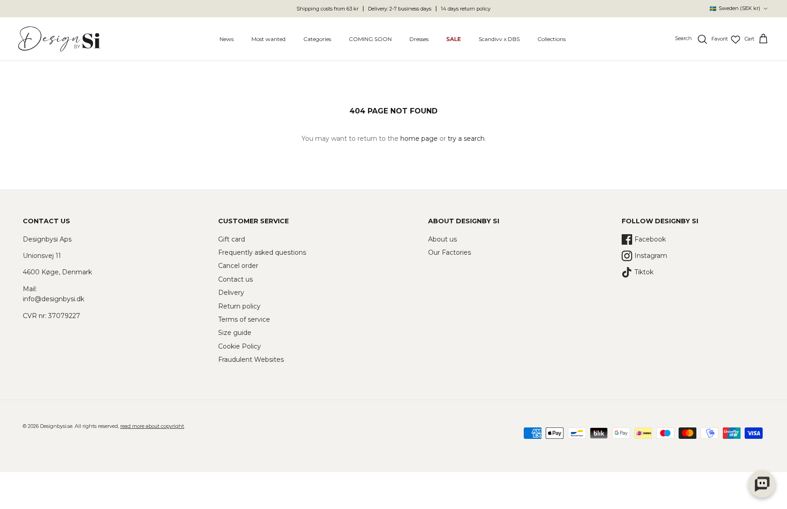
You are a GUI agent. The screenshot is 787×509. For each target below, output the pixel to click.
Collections (551, 39)
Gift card (231, 239)
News (227, 39)
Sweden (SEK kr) (735, 8)
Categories (317, 39)
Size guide (234, 333)
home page (419, 138)
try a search (466, 138)
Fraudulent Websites (251, 359)
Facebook (650, 239)
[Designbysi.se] (59, 38)
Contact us (235, 279)
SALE (453, 39)
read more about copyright (152, 426)
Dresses (419, 39)
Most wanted (268, 39)
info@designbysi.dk (53, 299)
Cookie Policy (239, 346)
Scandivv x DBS (499, 39)
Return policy (239, 306)
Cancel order (238, 266)
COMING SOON (370, 39)
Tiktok (644, 272)
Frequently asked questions (262, 252)
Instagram (650, 256)
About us (442, 239)
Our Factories (449, 252)
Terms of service (244, 319)
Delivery (231, 292)
